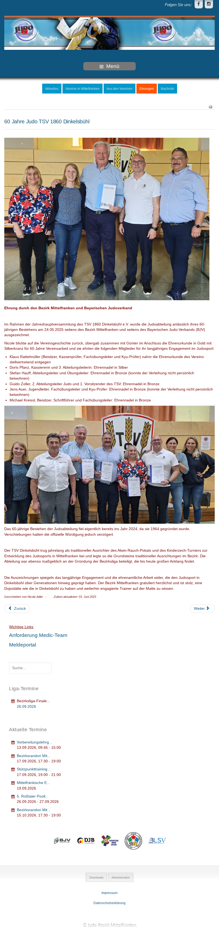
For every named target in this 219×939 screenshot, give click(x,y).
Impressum (109, 893)
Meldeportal (22, 645)
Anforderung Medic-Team (38, 635)
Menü (112, 66)
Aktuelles (51, 89)
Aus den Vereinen (119, 89)
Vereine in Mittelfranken (82, 89)
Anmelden (21, 7)
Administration (121, 877)
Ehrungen (146, 89)
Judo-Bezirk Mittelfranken (109, 924)
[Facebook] (198, 4)
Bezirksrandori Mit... (33, 756)
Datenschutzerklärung (109, 903)
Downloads (96, 877)
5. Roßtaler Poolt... (33, 796)
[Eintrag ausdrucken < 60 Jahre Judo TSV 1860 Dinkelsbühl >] (210, 107)
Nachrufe (167, 89)
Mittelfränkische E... (33, 783)
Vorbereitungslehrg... (34, 742)
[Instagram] (209, 4)
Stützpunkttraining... (33, 769)
